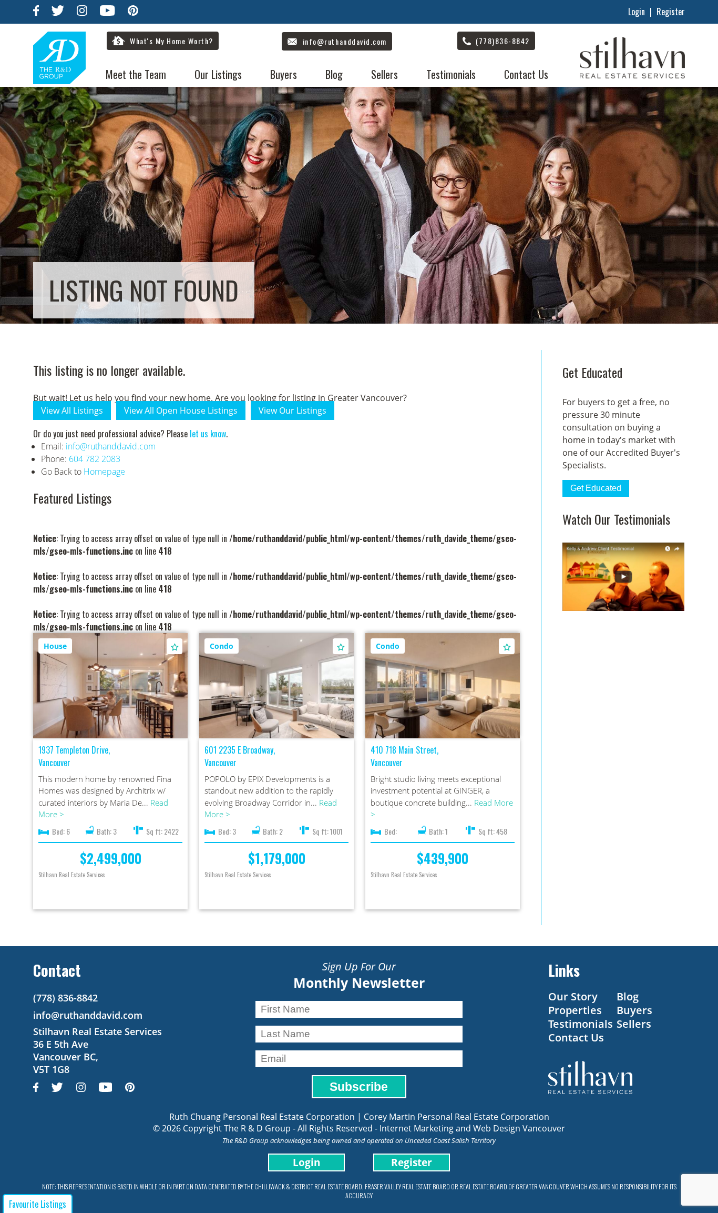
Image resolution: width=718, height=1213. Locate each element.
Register (671, 11)
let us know (208, 433)
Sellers (384, 74)
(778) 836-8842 (65, 997)
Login (636, 11)
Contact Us (526, 74)
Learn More (110, 686)
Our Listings (218, 74)
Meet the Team (136, 74)
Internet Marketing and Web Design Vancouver (472, 1128)
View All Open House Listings (181, 410)
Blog (334, 74)
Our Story (573, 996)
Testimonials (451, 74)
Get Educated (595, 488)
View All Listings (72, 410)
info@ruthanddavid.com (111, 446)
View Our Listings (292, 410)
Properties (575, 1010)
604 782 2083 (94, 459)
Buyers (283, 74)
